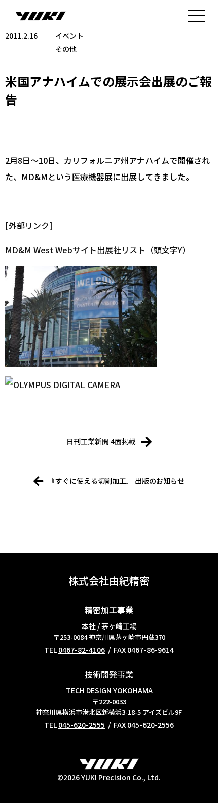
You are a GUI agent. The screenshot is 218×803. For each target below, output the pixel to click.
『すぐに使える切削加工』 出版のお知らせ (116, 481)
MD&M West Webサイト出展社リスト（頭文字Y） (97, 249)
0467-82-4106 (81, 650)
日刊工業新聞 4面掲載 (101, 441)
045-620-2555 (81, 725)
